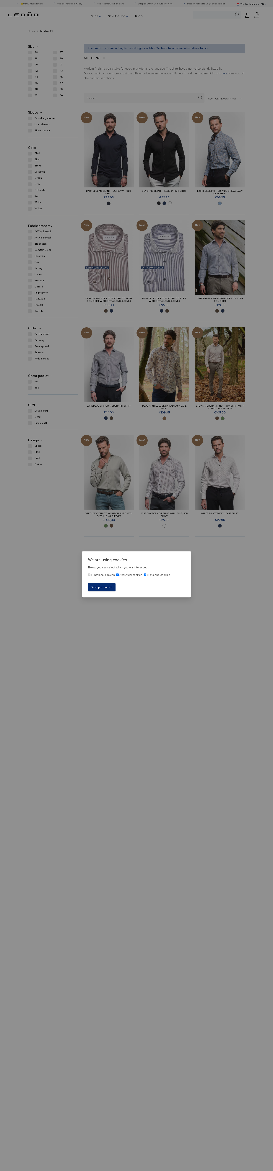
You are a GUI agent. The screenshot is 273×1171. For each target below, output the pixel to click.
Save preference (102, 587)
